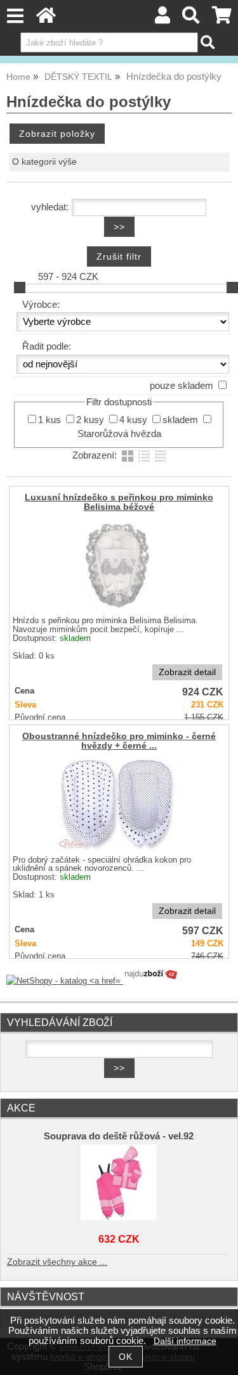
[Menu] (15, 16)
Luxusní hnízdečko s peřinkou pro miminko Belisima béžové (119, 502)
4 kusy (133, 420)
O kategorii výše (44, 162)
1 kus (49, 420)
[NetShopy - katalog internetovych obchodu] (92, 980)
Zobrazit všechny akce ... (57, 1262)
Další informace (185, 1341)
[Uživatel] (162, 18)
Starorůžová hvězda (119, 434)
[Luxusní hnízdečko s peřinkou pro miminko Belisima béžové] (117, 565)
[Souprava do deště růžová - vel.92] (119, 1182)
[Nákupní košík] (222, 18)
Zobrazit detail (187, 672)
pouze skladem (181, 386)
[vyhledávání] (191, 18)
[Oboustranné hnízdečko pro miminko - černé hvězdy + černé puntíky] (117, 804)
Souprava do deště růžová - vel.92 (119, 1136)
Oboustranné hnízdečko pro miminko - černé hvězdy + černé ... (119, 741)
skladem (180, 420)
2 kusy (90, 420)
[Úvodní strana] (46, 18)
